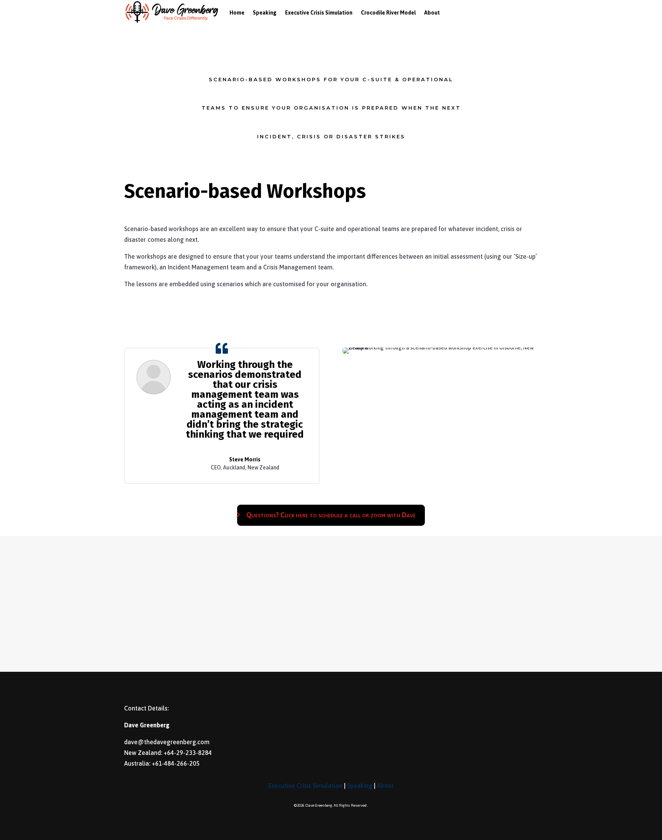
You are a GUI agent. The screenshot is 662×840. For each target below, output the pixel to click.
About (385, 785)
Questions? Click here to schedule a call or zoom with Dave (331, 515)
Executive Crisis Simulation (305, 785)
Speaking (359, 785)
